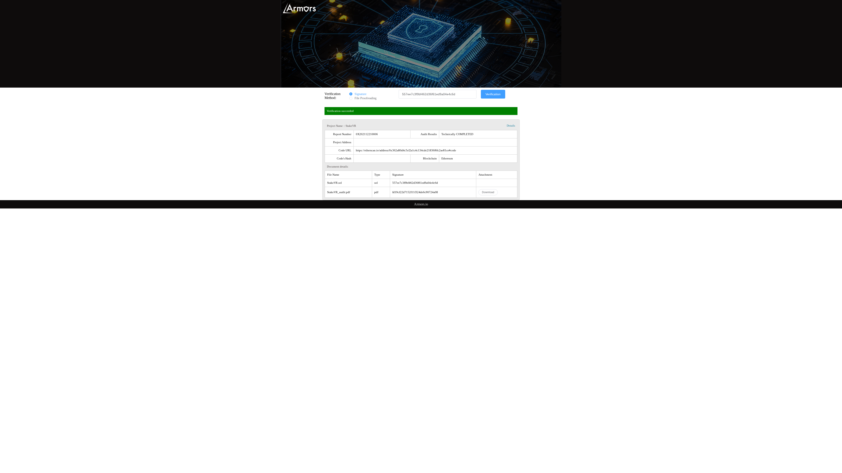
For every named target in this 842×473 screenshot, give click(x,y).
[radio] (357, 94)
